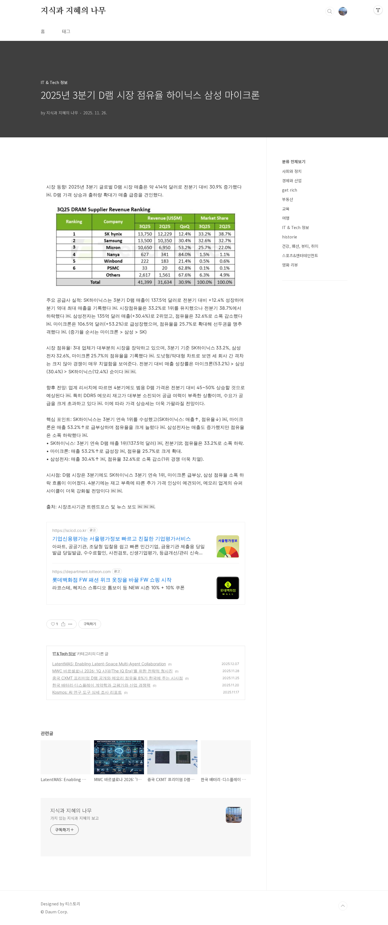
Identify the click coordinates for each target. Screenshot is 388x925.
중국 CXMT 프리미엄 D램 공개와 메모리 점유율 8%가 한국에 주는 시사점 (117, 678)
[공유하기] (63, 624)
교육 (285, 208)
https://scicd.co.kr (69, 530)
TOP (342, 906)
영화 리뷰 (290, 265)
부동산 (287, 199)
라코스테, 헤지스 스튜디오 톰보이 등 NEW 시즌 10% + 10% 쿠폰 (118, 587)
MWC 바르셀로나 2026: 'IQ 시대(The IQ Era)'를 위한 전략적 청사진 (112, 670)
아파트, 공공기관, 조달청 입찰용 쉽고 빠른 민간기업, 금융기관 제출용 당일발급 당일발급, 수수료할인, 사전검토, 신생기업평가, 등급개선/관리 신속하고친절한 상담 (128, 550)
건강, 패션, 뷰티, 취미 (300, 246)
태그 (66, 31)
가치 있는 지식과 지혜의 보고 (74, 818)
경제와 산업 (292, 180)
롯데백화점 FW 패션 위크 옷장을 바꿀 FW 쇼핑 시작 (112, 580)
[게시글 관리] (70, 624)
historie (289, 237)
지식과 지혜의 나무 (73, 11)
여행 (285, 218)
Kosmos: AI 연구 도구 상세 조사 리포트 (87, 692)
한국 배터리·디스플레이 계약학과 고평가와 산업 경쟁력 (101, 685)
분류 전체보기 (293, 161)
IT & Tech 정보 (64, 653)
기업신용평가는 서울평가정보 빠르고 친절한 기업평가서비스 (121, 539)
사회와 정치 (292, 171)
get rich (289, 190)
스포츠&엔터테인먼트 (300, 255)
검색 (330, 11)
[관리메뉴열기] (378, 10)
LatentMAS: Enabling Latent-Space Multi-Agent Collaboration (109, 663)
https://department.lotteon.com (81, 571)
